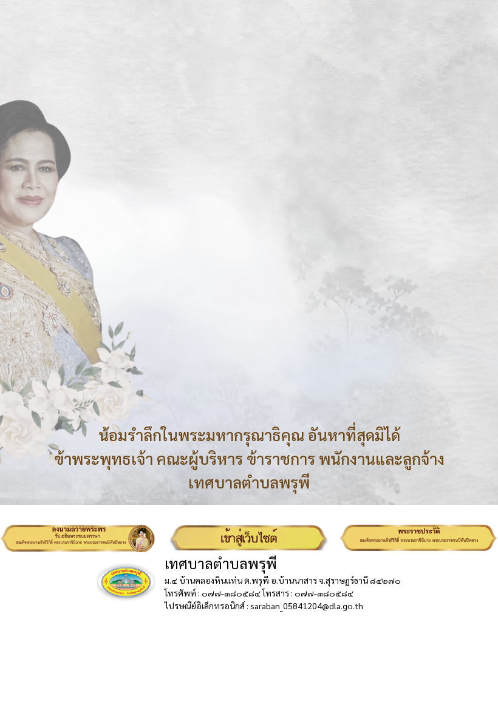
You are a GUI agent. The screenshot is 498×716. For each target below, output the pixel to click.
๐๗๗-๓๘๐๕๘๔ (231, 592)
